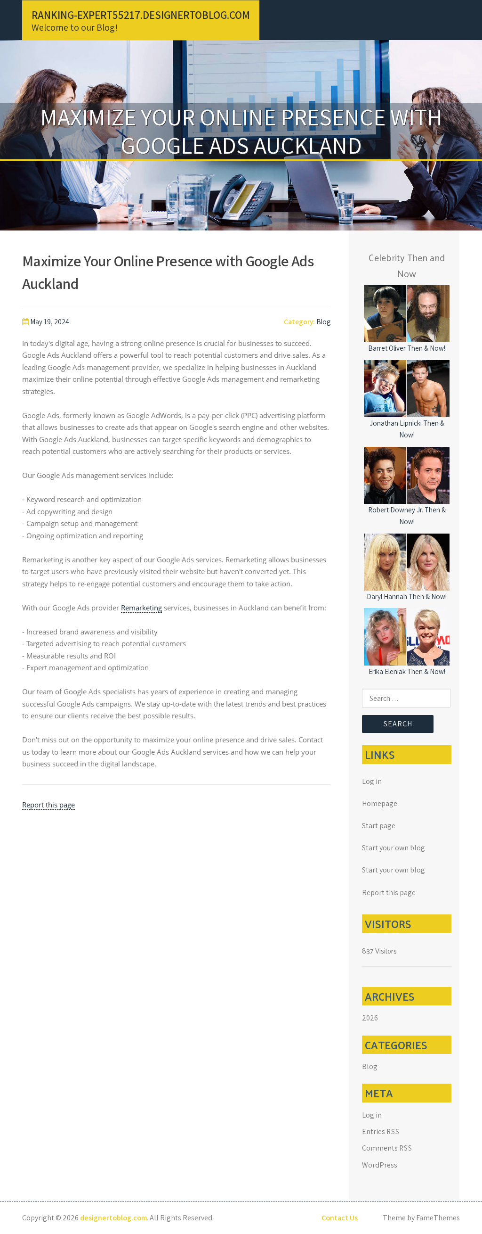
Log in (372, 781)
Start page (378, 826)
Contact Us (339, 1218)
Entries (381, 1131)
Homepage (379, 803)
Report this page (48, 804)
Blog (323, 321)
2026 (370, 1018)
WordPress (379, 1165)
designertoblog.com (113, 1218)
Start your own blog (393, 848)
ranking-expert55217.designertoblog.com (141, 15)
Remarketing (141, 607)
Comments (387, 1148)
